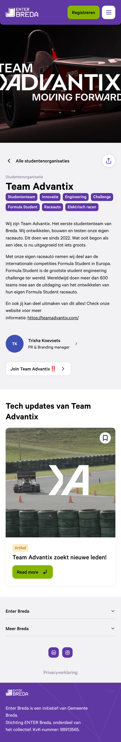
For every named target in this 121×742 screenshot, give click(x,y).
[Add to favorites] (105, 438)
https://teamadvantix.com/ (53, 317)
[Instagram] (67, 652)
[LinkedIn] (53, 652)
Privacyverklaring (61, 672)
